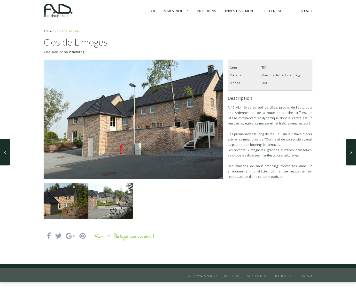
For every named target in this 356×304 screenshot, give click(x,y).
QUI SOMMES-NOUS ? (169, 10)
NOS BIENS (206, 10)
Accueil (48, 31)
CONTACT (303, 10)
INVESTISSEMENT (240, 10)
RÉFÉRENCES (275, 10)
